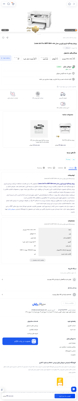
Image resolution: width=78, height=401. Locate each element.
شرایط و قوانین (33, 330)
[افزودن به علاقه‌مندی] (3, 37)
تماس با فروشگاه (70, 351)
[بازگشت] (74, 4)
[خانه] (69, 4)
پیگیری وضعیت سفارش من (68, 347)
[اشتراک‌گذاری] (7, 37)
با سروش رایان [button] (71, 339)
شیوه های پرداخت (32, 333)
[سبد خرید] (13, 4)
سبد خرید (73, 330)
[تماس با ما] (73, 389)
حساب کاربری (72, 326)
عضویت (73, 355)
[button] (4, 4)
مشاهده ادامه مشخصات (38, 260)
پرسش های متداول (32, 326)
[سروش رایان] (39, 304)
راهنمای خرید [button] (72, 321)
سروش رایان (11, 209)
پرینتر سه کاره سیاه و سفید (69, 37)
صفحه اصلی (72, 343)
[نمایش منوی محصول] (2, 390)
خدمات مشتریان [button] (33, 321)
